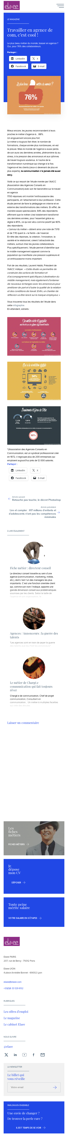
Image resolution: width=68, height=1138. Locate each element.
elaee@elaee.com (13, 982)
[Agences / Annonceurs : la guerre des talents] (34, 618)
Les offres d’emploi (16, 1011)
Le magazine (12, 1018)
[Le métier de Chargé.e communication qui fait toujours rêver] (34, 668)
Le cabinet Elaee (14, 1024)
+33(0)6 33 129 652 (13, 988)
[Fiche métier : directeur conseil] (34, 553)
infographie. (19, 305)
